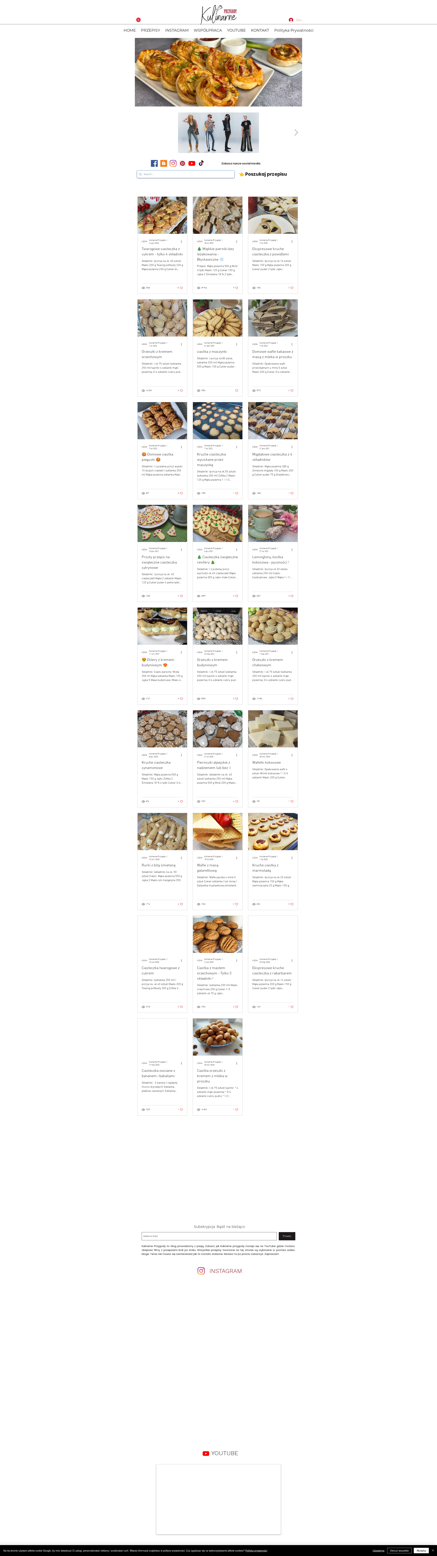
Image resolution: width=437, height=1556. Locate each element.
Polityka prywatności (256, 1550)
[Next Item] (296, 132)
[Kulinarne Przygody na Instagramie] (173, 163)
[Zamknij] (433, 1550)
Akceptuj (421, 1550)
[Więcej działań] (182, 241)
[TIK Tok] (201, 163)
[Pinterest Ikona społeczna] (182, 163)
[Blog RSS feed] (138, 20)
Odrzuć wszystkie (399, 1550)
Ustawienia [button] (378, 1550)
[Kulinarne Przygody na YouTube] (191, 163)
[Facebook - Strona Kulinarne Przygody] (154, 163)
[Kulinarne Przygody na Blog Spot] (163, 163)
